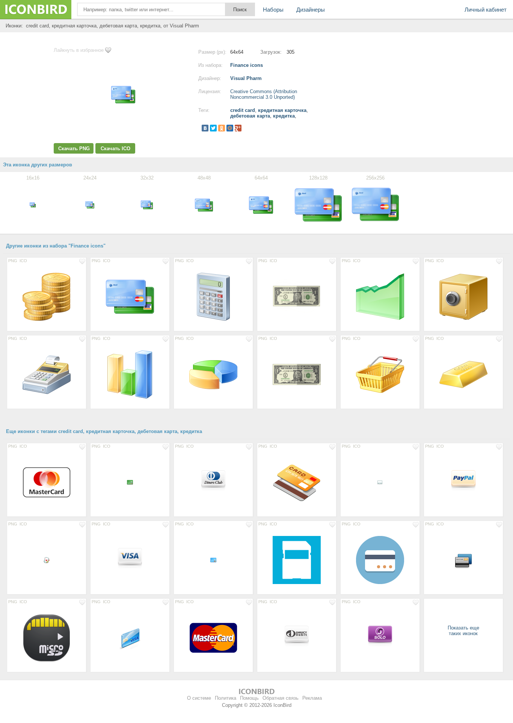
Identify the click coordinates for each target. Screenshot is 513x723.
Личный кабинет (486, 9)
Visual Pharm (246, 78)
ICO (23, 260)
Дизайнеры (310, 9)
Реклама (312, 698)
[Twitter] (213, 128)
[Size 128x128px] (46, 296)
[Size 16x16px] (130, 482)
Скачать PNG (74, 148)
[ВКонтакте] (205, 128)
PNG (12, 260)
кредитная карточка (282, 110)
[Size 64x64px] (213, 482)
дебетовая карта (250, 116)
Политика (225, 698)
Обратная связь (281, 698)
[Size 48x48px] (463, 559)
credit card (242, 110)
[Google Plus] (238, 128)
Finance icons (246, 65)
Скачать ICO (115, 148)
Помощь (249, 698)
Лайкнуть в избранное (79, 50)
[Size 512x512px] (296, 559)
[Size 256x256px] (296, 296)
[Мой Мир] (229, 128)
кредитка (284, 116)
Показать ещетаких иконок (463, 630)
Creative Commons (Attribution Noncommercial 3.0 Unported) (263, 94)
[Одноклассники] (221, 128)
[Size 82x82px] (46, 482)
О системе (199, 698)
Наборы (273, 9)
